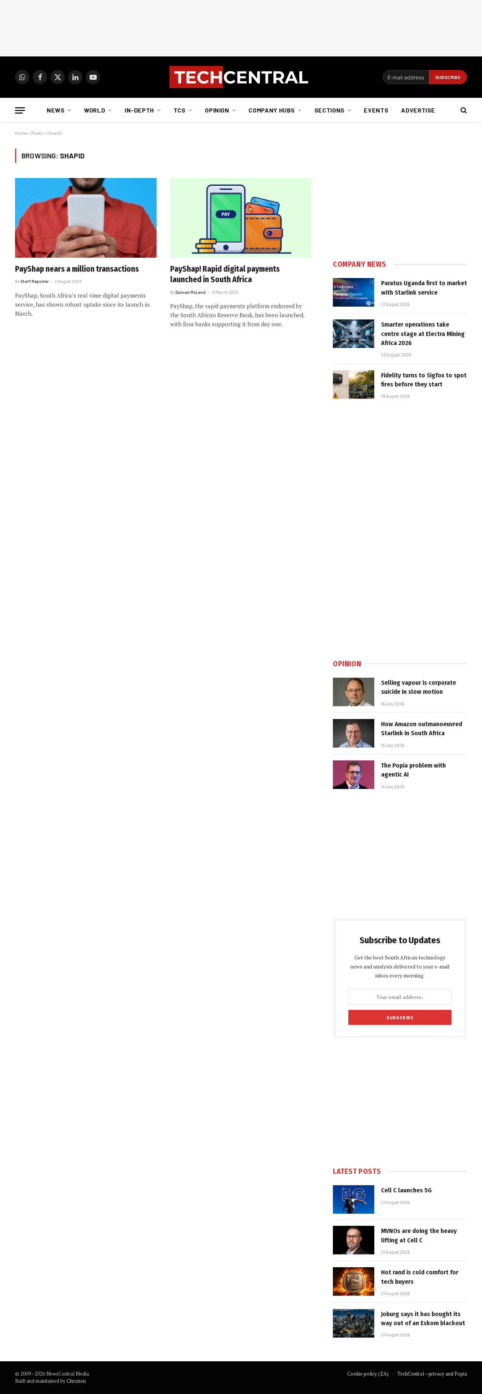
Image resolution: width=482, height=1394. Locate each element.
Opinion (217, 110)
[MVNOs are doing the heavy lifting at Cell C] (353, 1240)
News (56, 110)
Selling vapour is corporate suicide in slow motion (418, 687)
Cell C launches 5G (406, 1190)
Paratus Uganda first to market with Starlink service (424, 287)
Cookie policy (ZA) (368, 1373)
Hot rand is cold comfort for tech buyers (419, 1276)
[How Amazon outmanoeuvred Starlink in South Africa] (353, 733)
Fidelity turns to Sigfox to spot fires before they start (424, 379)
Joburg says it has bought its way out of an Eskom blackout (423, 1318)
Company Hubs (272, 110)
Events (376, 110)
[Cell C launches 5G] (353, 1199)
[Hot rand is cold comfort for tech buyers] (353, 1281)
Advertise (418, 110)
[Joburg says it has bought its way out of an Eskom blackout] (353, 1323)
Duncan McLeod (190, 292)
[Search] (463, 110)
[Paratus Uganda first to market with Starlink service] (353, 292)
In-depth (139, 110)
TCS (180, 110)
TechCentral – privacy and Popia (432, 1373)
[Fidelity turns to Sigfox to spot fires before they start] (353, 384)
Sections (329, 110)
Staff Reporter (34, 281)
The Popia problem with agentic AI (413, 770)
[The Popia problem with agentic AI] (353, 774)
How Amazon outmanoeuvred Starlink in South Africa (421, 728)
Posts (37, 132)
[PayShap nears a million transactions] (86, 218)
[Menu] (20, 110)
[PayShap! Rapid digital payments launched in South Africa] (241, 218)
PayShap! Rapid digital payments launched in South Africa (225, 274)
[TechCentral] (241, 77)
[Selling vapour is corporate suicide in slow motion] (353, 692)
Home (21, 132)
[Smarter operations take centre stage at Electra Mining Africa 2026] (353, 333)
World (94, 110)
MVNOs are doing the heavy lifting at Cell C (419, 1235)
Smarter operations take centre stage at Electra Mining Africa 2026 (423, 334)
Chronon (76, 1380)
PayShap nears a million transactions (77, 269)
